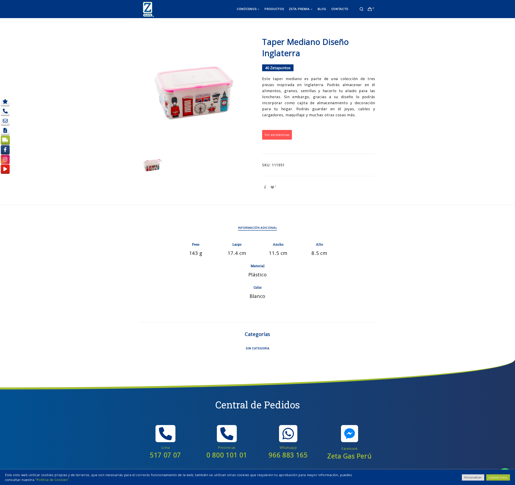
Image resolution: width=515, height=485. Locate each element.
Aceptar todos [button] (498, 477)
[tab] (257, 227)
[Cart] (370, 9)
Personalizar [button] (473, 477)
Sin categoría (257, 348)
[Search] (361, 9)
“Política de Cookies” (52, 480)
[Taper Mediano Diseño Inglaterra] (265, 187)
